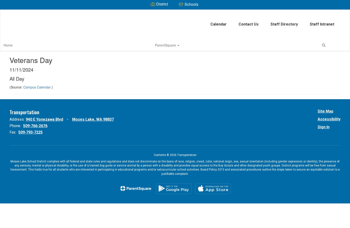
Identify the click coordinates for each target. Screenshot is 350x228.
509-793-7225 (30, 132)
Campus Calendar (37, 87)
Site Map (325, 111)
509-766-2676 (35, 126)
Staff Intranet (322, 24)
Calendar (218, 24)
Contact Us (249, 24)
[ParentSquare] (135, 188)
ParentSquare (166, 45)
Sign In (324, 127)
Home (8, 45)
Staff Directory (284, 24)
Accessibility (329, 119)
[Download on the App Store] (213, 188)
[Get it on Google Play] (174, 188)
